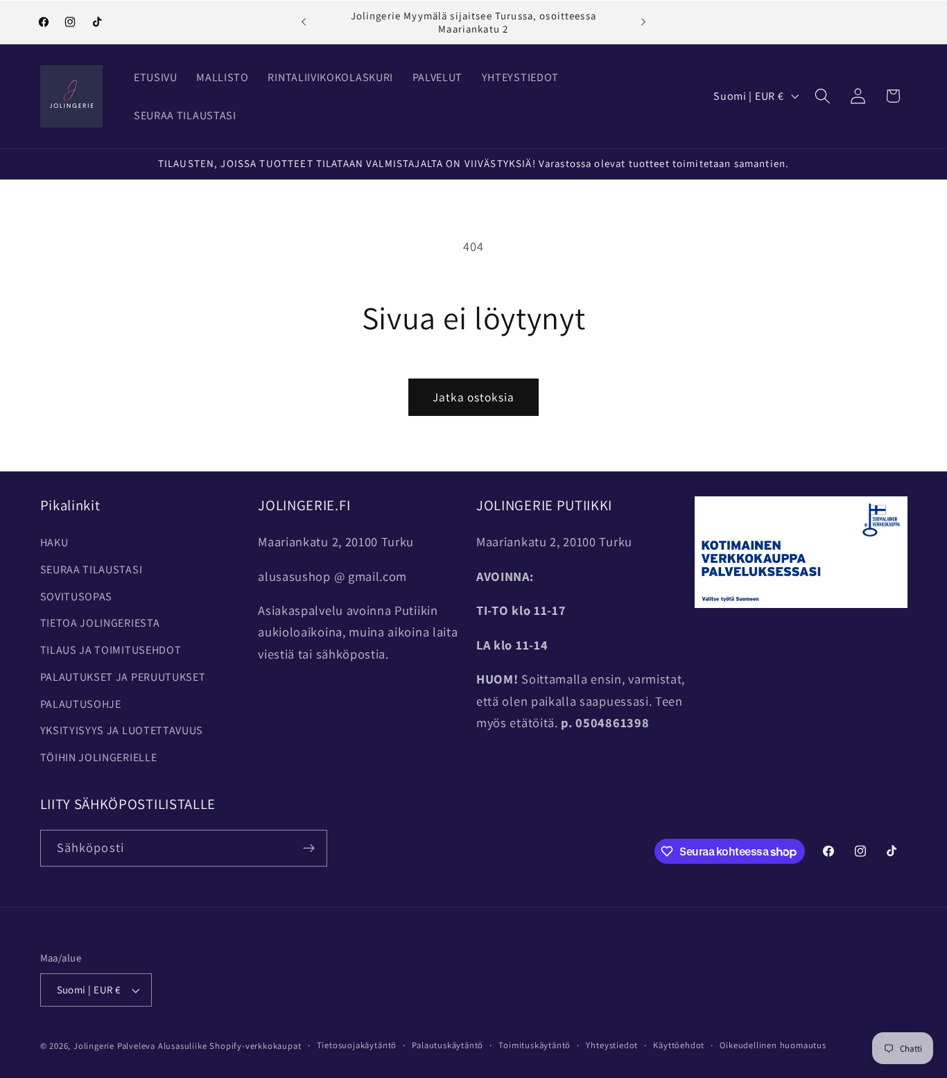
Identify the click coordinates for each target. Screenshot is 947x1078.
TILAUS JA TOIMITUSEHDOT (111, 650)
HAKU (54, 542)
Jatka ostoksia (473, 397)
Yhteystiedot (612, 1045)
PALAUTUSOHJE (80, 704)
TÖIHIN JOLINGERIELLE (98, 757)
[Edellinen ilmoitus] (303, 22)
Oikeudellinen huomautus (773, 1045)
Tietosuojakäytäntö (357, 1045)
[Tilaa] (309, 848)
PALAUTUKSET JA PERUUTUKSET (123, 677)
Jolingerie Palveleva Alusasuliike (140, 1046)
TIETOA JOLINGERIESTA (100, 623)
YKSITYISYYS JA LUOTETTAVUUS (122, 730)
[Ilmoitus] (643, 22)
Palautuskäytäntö (447, 1045)
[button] (822, 96)
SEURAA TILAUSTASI (91, 569)
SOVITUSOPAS (76, 596)
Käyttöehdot (678, 1045)
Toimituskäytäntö (534, 1045)
